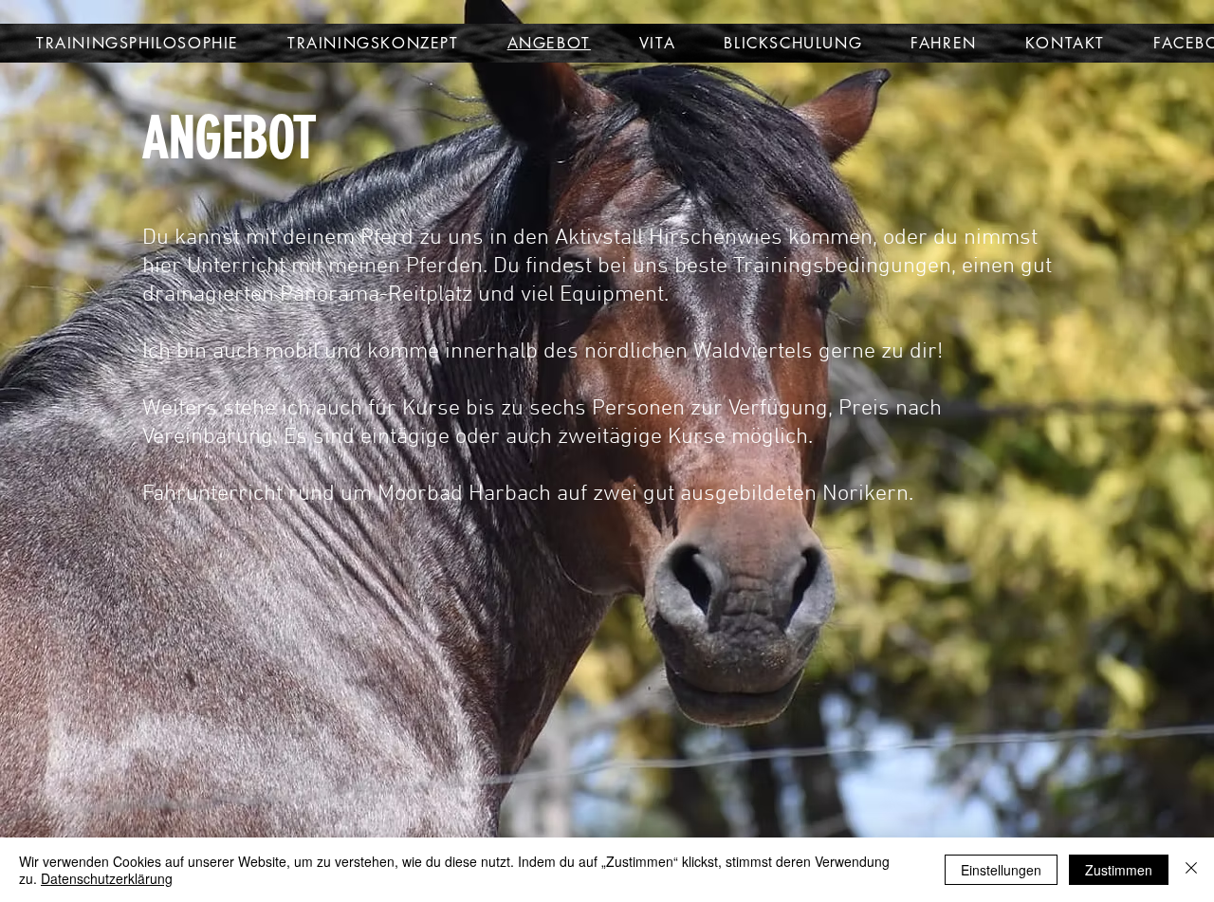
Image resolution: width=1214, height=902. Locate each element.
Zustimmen (1118, 869)
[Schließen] (1191, 870)
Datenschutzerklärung (107, 878)
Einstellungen (1001, 869)
